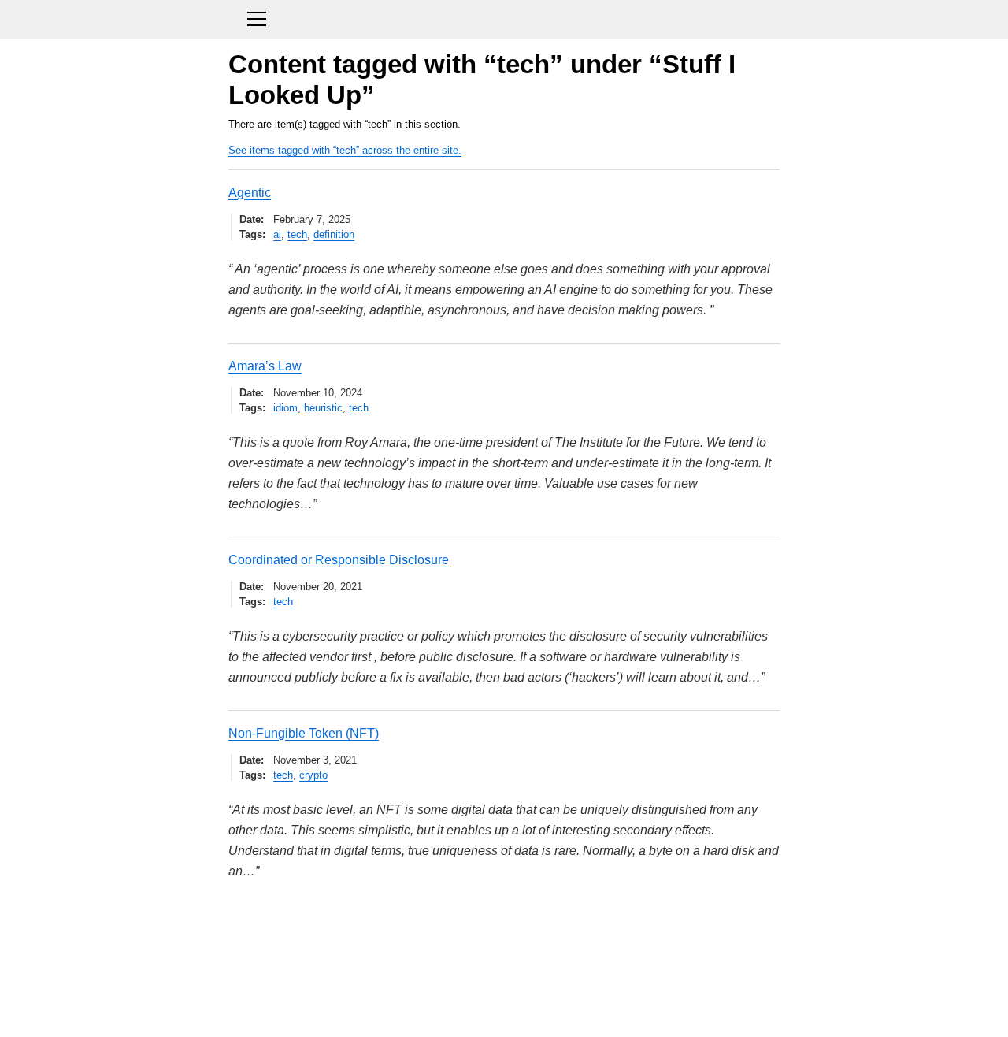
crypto (313, 775)
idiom (285, 408)
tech (297, 234)
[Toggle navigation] (504, 17)
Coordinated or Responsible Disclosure (338, 560)
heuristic (323, 408)
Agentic (249, 192)
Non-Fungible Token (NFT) (303, 733)
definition (333, 234)
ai (277, 234)
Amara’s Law (265, 366)
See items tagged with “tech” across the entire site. (344, 150)
